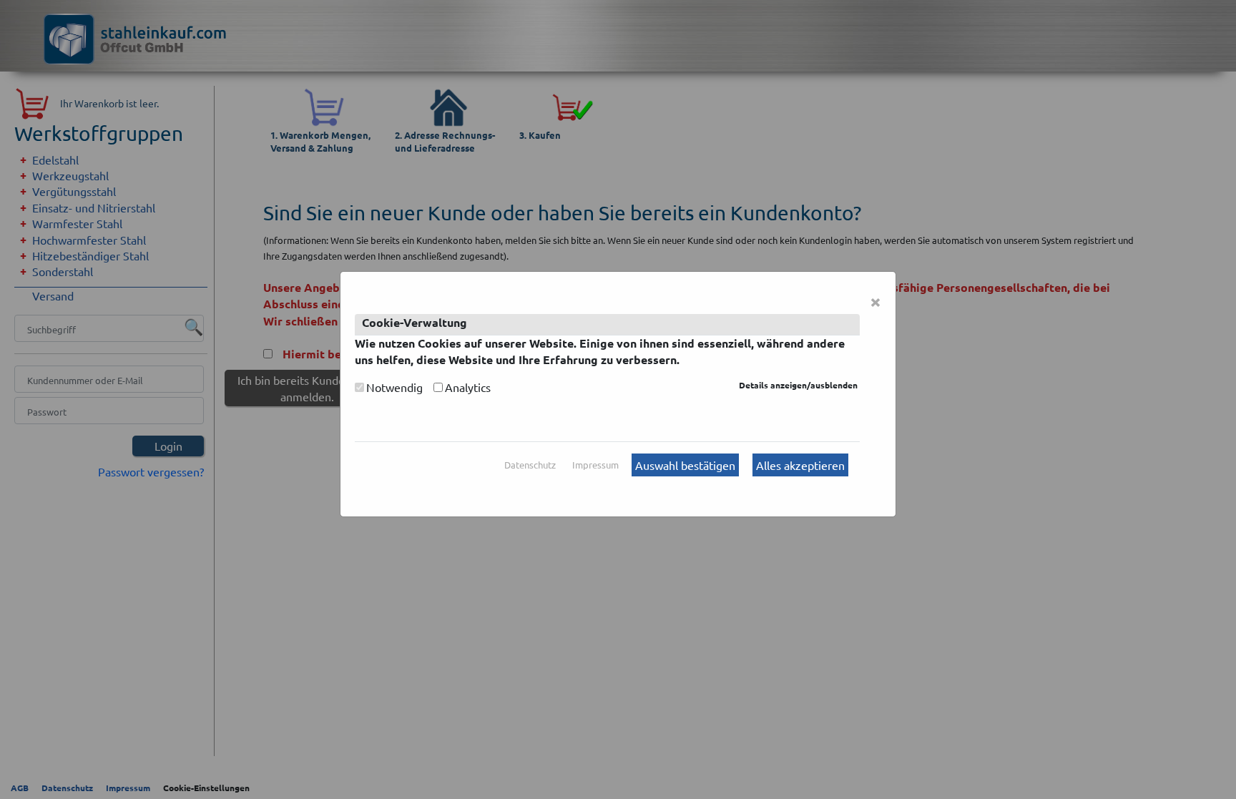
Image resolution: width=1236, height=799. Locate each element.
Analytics (468, 387)
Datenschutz (530, 465)
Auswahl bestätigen (685, 465)
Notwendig (394, 387)
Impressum (595, 465)
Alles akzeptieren (800, 465)
